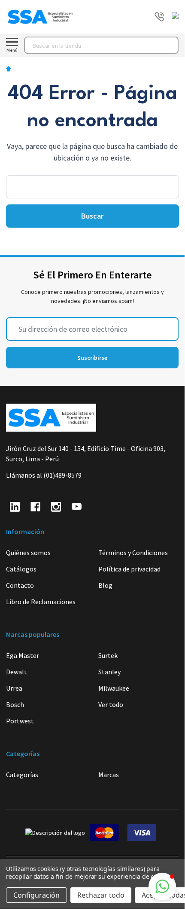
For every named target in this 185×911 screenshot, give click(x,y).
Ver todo (110, 704)
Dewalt (16, 671)
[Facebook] (35, 507)
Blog (105, 585)
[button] (162, 886)
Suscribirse (92, 357)
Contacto (20, 585)
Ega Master (22, 655)
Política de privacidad (129, 569)
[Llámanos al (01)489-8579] (159, 16)
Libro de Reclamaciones (41, 601)
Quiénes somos (28, 552)
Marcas (108, 774)
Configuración (36, 895)
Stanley (109, 671)
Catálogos (21, 569)
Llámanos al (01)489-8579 (44, 475)
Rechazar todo (100, 895)
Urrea (14, 688)
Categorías (22, 774)
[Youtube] (76, 507)
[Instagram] (56, 507)
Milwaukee (113, 688)
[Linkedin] (15, 507)
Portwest (20, 720)
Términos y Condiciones (133, 552)
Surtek (108, 655)
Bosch (15, 704)
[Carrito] (176, 16)
